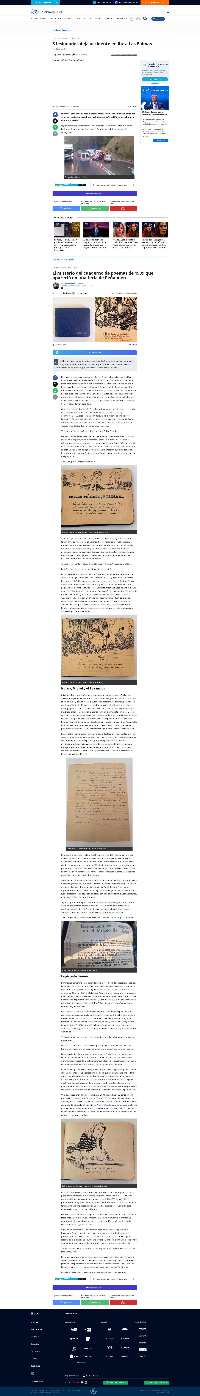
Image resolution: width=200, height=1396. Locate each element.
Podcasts (34, 19)
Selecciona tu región (42, 2)
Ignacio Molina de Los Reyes (72, 283)
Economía (67, 19)
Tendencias (87, 19)
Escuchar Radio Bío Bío (155, 2)
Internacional (55, 19)
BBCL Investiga (108, 19)
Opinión (97, 19)
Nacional (43, 19)
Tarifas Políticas (37, 1381)
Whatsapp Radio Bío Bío (158, 1383)
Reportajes (35, 1366)
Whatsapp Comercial (117, 1382)
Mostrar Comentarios (94, 194)
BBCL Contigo (121, 19)
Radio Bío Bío (61, 49)
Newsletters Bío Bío (104, 2)
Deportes (77, 19)
